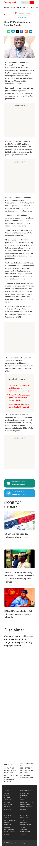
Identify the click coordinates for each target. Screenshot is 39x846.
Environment (24, 793)
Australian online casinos (26, 776)
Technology (24, 818)
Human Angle (25, 804)
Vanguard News (10, 2)
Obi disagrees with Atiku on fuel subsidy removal (19, 405)
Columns (7, 798)
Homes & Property (26, 802)
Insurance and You (26, 807)
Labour (6, 818)
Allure (6, 791)
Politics (30, 8)
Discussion (8, 804)
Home (6, 8)
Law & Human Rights (11, 820)
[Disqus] (19, 679)
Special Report (9, 832)
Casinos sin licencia (9, 781)
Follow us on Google (24, 13)
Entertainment (25, 791)
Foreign (23, 798)
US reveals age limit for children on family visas (16, 535)
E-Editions (21, 8)
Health (22, 800)
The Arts (23, 820)
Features (23, 795)
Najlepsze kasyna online (11, 776)
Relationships (9, 829)
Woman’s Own (25, 832)
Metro (6, 822)
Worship (23, 834)
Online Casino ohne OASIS (10, 772)
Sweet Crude (24, 816)
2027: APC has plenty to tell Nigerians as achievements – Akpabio (19, 388)
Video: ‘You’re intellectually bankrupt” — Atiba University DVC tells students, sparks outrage (19, 577)
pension (23, 809)
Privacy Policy (26, 768)
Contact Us (9, 768)
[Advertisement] (19, 120)
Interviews (8, 816)
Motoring (7, 825)
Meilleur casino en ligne (26, 772)
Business (7, 795)
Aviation (7, 793)
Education (7, 807)
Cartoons (23, 822)
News (13, 8)
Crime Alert (8, 800)
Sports (6, 834)
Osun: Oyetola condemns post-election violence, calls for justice (19, 397)
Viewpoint (23, 829)
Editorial (7, 802)
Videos (22, 827)
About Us (8, 764)
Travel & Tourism (26, 825)
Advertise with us (26, 764)
